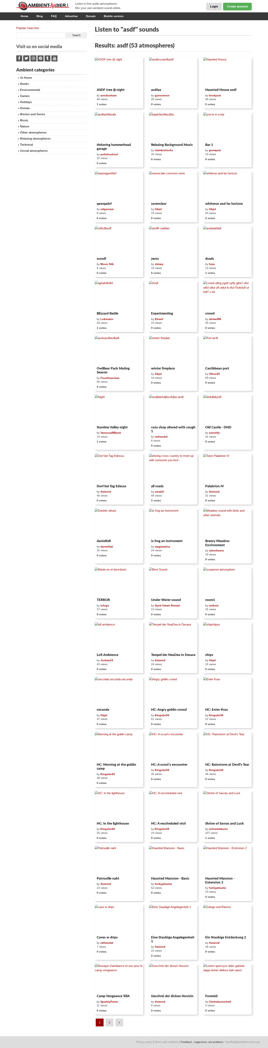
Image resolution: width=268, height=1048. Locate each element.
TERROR (103, 600)
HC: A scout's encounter (169, 764)
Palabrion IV (214, 486)
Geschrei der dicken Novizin (172, 996)
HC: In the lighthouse (113, 823)
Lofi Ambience (107, 655)
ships (209, 655)
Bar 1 (209, 144)
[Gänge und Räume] (227, 919)
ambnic (214, 605)
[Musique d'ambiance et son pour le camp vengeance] (119, 978)
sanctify (214, 432)
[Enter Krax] (227, 691)
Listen (104, 81)
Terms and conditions (166, 1042)
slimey (159, 264)
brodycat (215, 95)
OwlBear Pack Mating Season (113, 370)
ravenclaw (158, 203)
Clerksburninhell (220, 1001)
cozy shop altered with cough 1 (173, 429)
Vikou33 (214, 373)
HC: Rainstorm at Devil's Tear (227, 764)
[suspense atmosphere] (227, 581)
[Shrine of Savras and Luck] (227, 805)
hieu (212, 264)
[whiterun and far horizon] (227, 185)
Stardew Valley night (112, 427)
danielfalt (104, 541)
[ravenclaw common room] (173, 185)
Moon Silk (107, 264)
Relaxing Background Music (172, 144)
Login (214, 6)
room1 (210, 600)
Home (24, 16)
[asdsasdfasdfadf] (119, 350)
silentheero (216, 550)
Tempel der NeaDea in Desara (173, 655)
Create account (237, 6)
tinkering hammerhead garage (114, 146)
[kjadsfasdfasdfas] (173, 126)
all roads (157, 486)
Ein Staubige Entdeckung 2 (225, 937)
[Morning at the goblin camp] (119, 746)
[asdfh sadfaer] (173, 240)
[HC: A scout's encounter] (173, 746)
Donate (91, 16)
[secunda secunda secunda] (119, 691)
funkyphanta (163, 883)
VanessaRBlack (110, 432)
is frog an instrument (167, 541)
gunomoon (162, 95)
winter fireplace (163, 368)
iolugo (104, 605)
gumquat (215, 150)
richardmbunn (218, 828)
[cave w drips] (119, 919)
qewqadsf (104, 203)
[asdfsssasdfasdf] (173, 71)
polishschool (109, 154)
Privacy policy (144, 1042)
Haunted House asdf (220, 89)
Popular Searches (27, 28)
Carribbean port (217, 368)
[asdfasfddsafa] (119, 126)
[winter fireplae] (173, 350)
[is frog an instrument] (173, 523)
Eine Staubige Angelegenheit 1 (172, 939)
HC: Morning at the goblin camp (116, 766)
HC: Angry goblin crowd (169, 709)
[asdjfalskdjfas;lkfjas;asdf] (173, 409)
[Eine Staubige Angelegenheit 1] (173, 919)
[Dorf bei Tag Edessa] (119, 468)
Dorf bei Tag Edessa (111, 486)
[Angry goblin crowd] (173, 691)
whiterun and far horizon (224, 203)
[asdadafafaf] (227, 240)
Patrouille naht (108, 878)
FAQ (54, 16)
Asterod (105, 491)
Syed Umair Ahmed (167, 605)
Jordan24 (106, 660)
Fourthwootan (109, 378)
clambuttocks (164, 150)
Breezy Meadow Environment (217, 543)
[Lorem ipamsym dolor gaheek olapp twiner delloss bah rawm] (227, 978)
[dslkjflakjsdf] (227, 409)
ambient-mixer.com (45, 6)
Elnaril (159, 319)
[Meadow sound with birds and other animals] (227, 523)
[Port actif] (227, 350)
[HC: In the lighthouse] (119, 805)
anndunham (108, 95)
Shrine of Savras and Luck (224, 823)
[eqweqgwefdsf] (119, 185)
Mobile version (114, 16)
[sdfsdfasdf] (119, 240)
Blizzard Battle (107, 313)
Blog (39, 16)
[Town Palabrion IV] (227, 468)
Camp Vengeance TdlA (113, 996)
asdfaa (156, 89)
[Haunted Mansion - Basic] (173, 860)
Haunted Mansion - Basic (170, 878)
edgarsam (107, 209)
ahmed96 (215, 319)
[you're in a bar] (227, 126)
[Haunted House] (227, 71)
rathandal (161, 436)
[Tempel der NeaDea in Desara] (173, 636)
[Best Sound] (173, 581)
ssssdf (101, 258)
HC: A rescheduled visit (168, 823)
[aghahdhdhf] (119, 295)
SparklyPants (109, 1001)
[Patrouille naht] (119, 860)
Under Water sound (166, 600)
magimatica (162, 546)
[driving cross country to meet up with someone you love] (173, 468)
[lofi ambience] (119, 636)
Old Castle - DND (218, 427)
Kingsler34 (162, 715)
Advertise (71, 16)
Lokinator (106, 319)
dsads (209, 258)
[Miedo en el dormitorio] (119, 581)
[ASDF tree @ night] (119, 71)
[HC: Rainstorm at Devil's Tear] (227, 746)
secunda (103, 709)
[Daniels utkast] (119, 523)
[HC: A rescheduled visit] (173, 805)
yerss (155, 258)
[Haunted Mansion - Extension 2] (227, 860)
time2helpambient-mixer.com (242, 1042)
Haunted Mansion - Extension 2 (220, 880)
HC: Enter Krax (216, 709)
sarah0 (159, 491)
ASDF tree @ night (111, 89)
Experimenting (162, 313)
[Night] (119, 409)
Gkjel (158, 209)
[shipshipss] (227, 636)
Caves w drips (107, 937)
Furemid (211, 996)
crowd (210, 313)
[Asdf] (173, 295)
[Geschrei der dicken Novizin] (173, 978)
